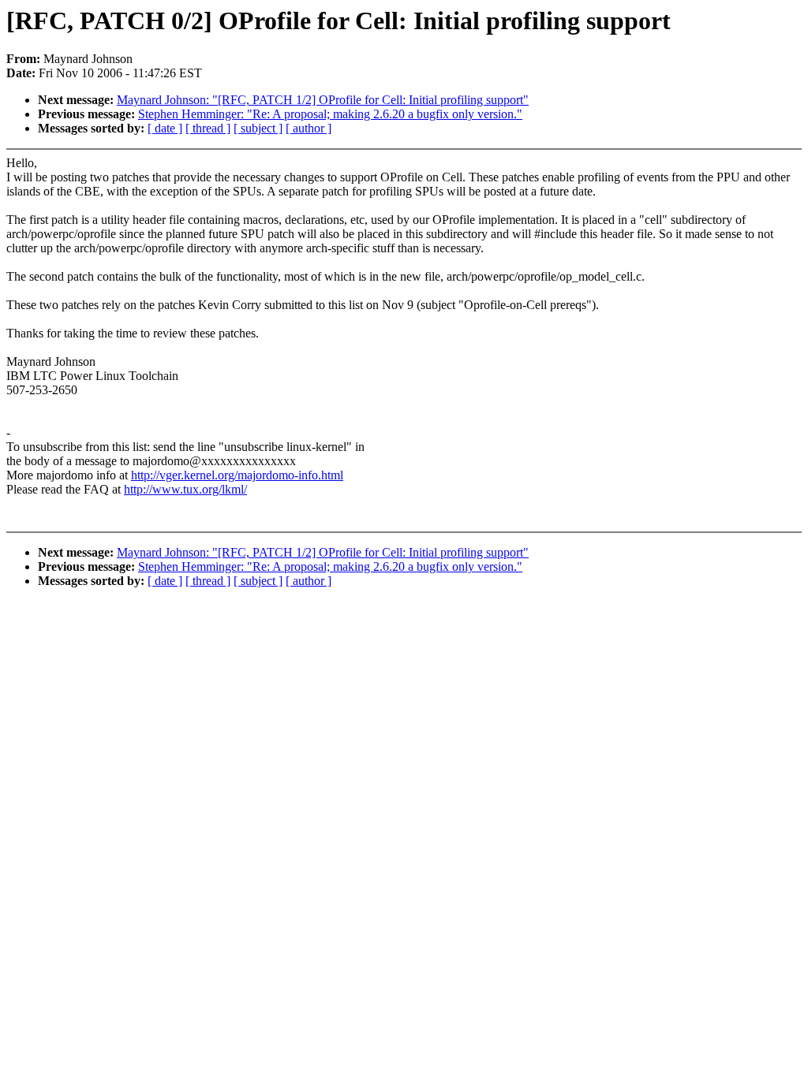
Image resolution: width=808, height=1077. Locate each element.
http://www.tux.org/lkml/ (185, 489)
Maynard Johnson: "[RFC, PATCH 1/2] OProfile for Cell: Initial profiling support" (323, 99)
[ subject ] (258, 128)
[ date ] (165, 128)
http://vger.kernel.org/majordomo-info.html (237, 475)
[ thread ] (207, 128)
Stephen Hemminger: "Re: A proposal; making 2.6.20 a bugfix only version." (330, 114)
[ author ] (308, 128)
